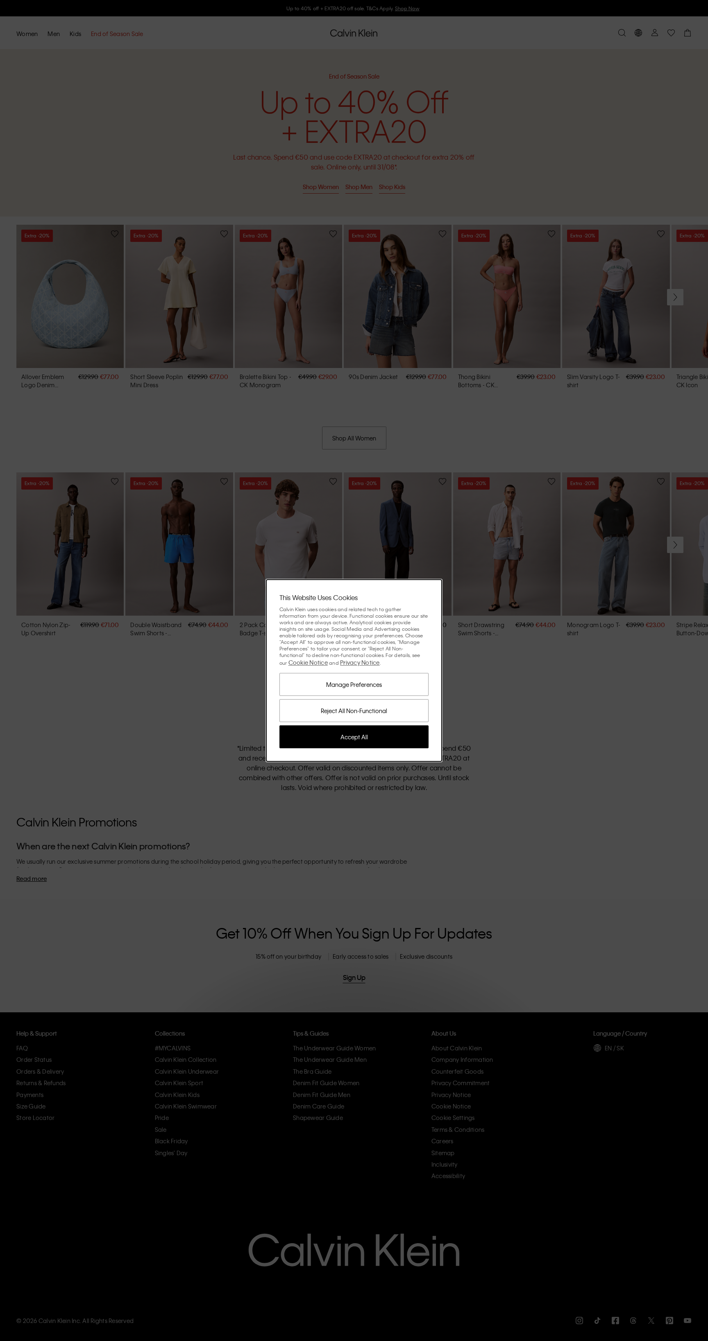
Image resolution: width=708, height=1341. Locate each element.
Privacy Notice (360, 662)
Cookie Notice (308, 662)
